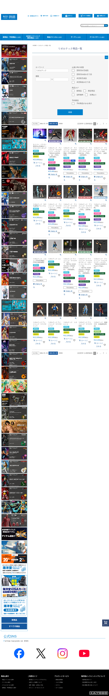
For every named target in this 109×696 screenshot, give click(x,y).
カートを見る (59, 687)
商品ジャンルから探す (8, 679)
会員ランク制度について (35, 682)
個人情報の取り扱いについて (90, 685)
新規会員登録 (59, 679)
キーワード (40, 67)
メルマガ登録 (59, 682)
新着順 (61, 123)
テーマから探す (6, 682)
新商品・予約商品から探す (9, 687)
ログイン (58, 685)
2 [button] (97, 124)
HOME (35, 45)
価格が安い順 (44, 123)
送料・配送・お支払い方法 (36, 685)
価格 (37, 76)
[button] (106, 123)
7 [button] (103, 124)
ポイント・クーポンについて (36, 687)
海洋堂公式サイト (87, 679)
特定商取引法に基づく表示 (89, 682)
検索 (70, 112)
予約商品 (75, 100)
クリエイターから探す (8, 685)
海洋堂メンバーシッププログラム (38, 679)
